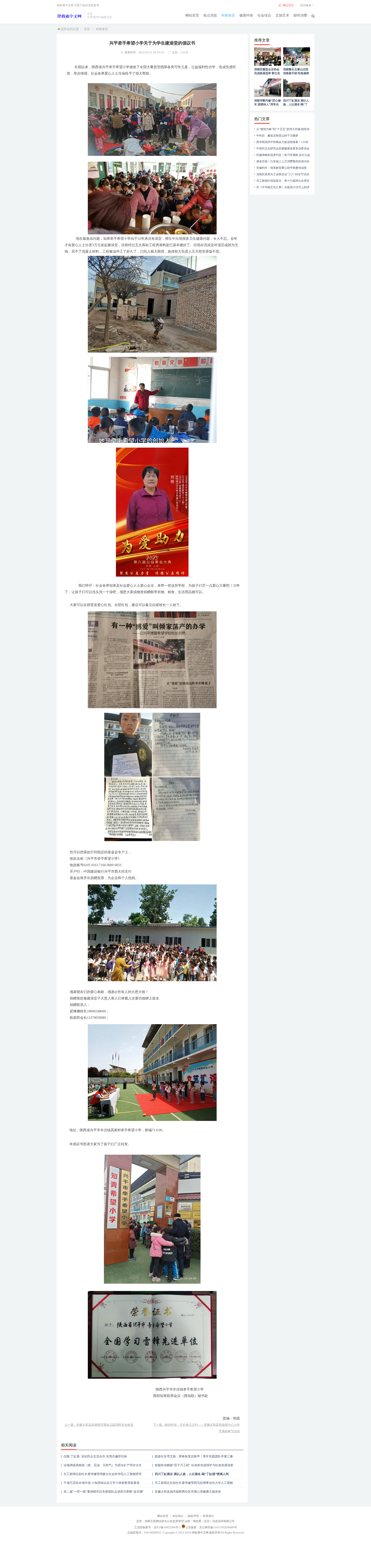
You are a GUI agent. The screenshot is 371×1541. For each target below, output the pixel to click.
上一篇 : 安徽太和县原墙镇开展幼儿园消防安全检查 (99, 1424)
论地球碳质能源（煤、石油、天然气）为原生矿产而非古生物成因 (103, 1467)
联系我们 (208, 1516)
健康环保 (246, 15)
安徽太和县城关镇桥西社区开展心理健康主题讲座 (188, 1491)
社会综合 (264, 15)
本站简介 (178, 1516)
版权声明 (193, 1516)
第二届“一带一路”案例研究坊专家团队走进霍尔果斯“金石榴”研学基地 (104, 1493)
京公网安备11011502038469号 (218, 1527)
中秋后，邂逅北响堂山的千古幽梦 (277, 135)
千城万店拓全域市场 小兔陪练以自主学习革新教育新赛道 (102, 1482)
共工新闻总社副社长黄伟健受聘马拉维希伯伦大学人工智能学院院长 (194, 1484)
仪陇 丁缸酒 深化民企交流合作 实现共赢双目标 (95, 1456)
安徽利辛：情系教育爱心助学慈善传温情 (281, 167)
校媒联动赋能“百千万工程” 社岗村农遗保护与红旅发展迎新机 (194, 1467)
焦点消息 (210, 15)
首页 (87, 29)
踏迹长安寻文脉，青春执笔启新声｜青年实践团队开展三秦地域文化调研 (194, 1458)
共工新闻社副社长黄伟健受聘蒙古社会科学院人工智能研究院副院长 (103, 1475)
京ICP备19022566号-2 (167, 1527)
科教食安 (228, 15)
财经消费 (300, 15)
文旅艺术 (282, 15)
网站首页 (192, 15)
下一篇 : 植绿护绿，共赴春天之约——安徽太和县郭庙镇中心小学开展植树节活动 (196, 1428)
